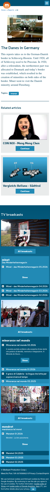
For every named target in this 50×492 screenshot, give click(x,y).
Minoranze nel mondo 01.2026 (20, 369)
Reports (11, 10)
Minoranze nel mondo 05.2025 (21, 381)
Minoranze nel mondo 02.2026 (21, 345)
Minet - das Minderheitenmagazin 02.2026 (26, 295)
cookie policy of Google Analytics (22, 486)
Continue (25, 148)
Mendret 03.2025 (14, 457)
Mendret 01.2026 (14, 433)
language (14, 93)
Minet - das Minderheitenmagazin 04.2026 (27, 286)
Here (38, 486)
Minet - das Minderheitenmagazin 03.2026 (27, 290)
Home (3, 10)
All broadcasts (25, 251)
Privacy (32, 473)
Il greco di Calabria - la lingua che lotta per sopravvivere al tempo (26, 375)
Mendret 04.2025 (14, 453)
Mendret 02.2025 (14, 461)
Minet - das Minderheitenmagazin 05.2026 (27, 266)
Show (25, 277)
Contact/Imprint (42, 473)
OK (33, 489)
